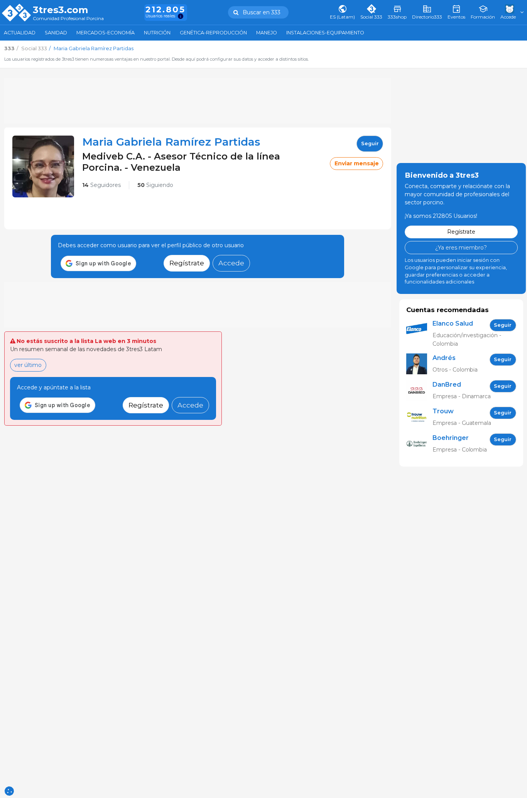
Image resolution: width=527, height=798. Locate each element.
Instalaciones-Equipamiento (325, 33)
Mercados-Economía (105, 33)
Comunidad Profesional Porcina (68, 18)
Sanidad (56, 33)
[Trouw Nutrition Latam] (419, 417)
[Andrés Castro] (419, 364)
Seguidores (101, 185)
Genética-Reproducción (213, 33)
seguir (370, 143)
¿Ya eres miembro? (461, 247)
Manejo (266, 33)
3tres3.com (60, 10)
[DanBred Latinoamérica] (419, 390)
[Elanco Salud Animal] (419, 333)
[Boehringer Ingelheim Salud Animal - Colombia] (419, 444)
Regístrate (186, 263)
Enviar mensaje (356, 163)
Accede (231, 263)
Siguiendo (155, 185)
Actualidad (19, 33)
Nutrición (157, 33)
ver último (28, 365)
